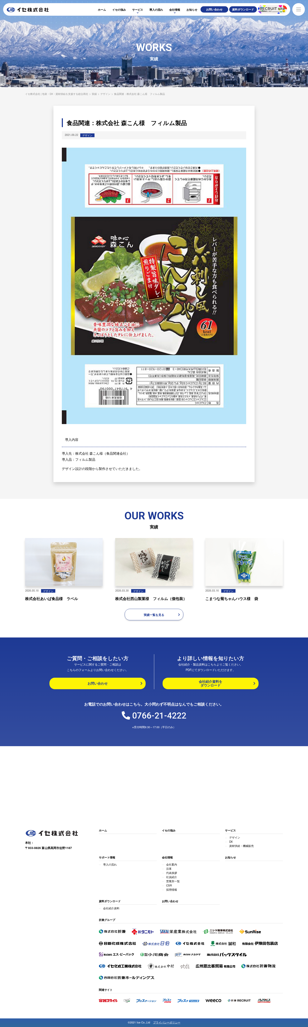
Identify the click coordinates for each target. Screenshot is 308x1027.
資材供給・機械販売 (241, 846)
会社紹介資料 (111, 908)
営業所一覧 (173, 881)
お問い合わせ (170, 901)
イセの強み (119, 10)
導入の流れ (156, 10)
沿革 (169, 869)
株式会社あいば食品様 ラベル (51, 598)
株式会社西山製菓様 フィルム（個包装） (151, 598)
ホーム (102, 10)
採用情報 (171, 890)
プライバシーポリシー (166, 1022)
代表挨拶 (171, 873)
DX (231, 842)
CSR (169, 885)
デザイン (87, 135)
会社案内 (171, 864)
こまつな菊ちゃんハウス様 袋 (231, 598)
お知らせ (191, 10)
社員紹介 (171, 877)
